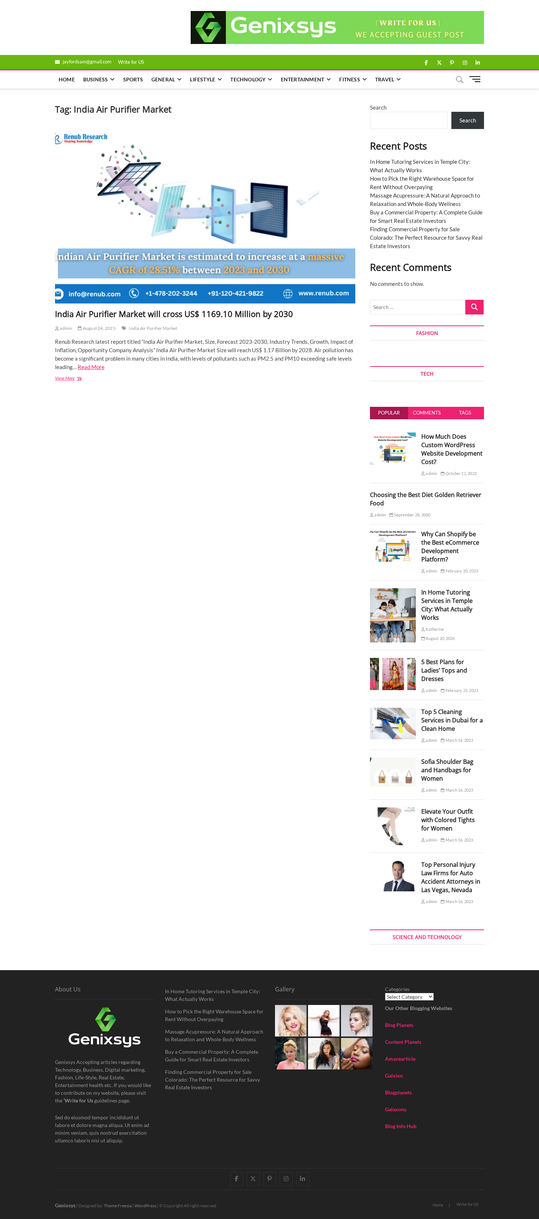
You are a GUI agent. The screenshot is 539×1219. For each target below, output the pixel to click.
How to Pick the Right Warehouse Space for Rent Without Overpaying (214, 1015)
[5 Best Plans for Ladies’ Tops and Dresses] (393, 662)
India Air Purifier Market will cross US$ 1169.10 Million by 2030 (174, 313)
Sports (133, 79)
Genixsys (65, 1205)
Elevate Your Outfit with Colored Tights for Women (448, 819)
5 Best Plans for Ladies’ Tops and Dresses (444, 670)
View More (73, 379)
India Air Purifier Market (153, 328)
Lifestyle (202, 79)
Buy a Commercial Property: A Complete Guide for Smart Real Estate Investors (211, 1056)
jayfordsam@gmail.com (86, 62)
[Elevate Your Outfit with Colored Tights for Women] (393, 811)
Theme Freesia (118, 1205)
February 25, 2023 (461, 690)
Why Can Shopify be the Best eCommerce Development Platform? (450, 546)
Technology (247, 79)
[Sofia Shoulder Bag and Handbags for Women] (393, 761)
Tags (465, 413)
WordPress (145, 1205)
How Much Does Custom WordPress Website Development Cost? (452, 449)
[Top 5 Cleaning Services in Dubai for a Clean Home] (393, 711)
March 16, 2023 (459, 740)
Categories (397, 989)
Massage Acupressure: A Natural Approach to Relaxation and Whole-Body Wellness (214, 1035)
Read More (91, 367)
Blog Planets (399, 1025)
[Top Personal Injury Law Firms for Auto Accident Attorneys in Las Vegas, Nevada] (393, 864)
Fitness (349, 79)
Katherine (434, 629)
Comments (427, 413)
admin (65, 328)
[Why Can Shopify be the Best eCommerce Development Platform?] (393, 534)
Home (67, 79)
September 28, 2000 (411, 514)
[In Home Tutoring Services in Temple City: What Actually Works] (393, 592)
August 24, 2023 (98, 328)
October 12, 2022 (461, 473)
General (163, 79)
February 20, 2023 (461, 570)
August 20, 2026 (440, 638)
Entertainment (302, 79)
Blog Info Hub (401, 1126)
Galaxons (395, 1109)
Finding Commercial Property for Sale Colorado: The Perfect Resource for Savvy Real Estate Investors (426, 237)
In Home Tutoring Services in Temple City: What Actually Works (447, 605)
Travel (384, 79)
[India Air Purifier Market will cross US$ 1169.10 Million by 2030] (205, 215)
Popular (389, 413)
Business (95, 79)
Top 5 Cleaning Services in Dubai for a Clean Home (452, 720)
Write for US (131, 62)
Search (378, 107)
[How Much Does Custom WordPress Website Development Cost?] (393, 436)
